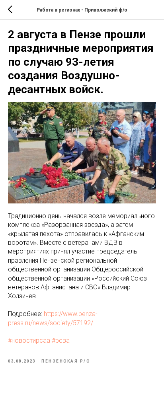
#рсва (61, 340)
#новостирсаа (29, 340)
